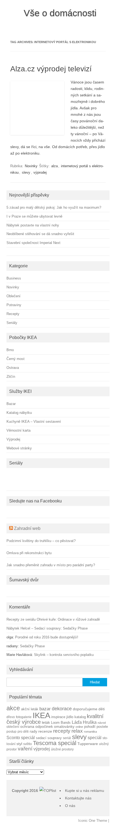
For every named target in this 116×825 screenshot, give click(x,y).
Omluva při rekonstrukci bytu (29, 553)
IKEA (41, 715)
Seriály (11, 323)
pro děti (23, 731)
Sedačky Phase (75, 628)
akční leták (29, 709)
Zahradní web (27, 528)
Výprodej (13, 439)
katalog (80, 717)
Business (13, 278)
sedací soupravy (49, 738)
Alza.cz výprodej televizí (51, 69)
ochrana (27, 727)
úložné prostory (62, 749)
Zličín (10, 377)
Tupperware (87, 744)
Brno (10, 350)
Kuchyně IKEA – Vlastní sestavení (33, 422)
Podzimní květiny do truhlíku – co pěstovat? (41, 541)
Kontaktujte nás (78, 798)
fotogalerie (24, 717)
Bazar (11, 404)
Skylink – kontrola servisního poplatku (64, 655)
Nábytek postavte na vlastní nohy (32, 225)
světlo (27, 744)
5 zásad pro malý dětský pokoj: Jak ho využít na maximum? (53, 207)
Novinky (31, 166)
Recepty (12, 314)
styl (19, 744)
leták (46, 723)
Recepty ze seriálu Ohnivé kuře (31, 619)
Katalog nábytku (19, 413)
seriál (67, 738)
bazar (45, 708)
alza (54, 166)
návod (102, 722)
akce (13, 708)
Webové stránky (19, 448)
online (79, 726)
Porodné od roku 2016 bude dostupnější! (46, 637)
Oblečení (13, 296)
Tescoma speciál (54, 743)
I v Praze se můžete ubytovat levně (34, 216)
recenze (45, 731)
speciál (94, 737)
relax (77, 731)
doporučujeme (85, 709)
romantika (90, 731)
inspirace (58, 717)
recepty (61, 731)
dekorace (62, 708)
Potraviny (13, 305)
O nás (70, 805)
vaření (25, 748)
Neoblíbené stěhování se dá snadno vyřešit (40, 234)
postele (102, 727)
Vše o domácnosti (60, 13)
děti (101, 709)
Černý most (15, 359)
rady (33, 731)
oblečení (12, 726)
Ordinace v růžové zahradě (79, 619)
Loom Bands (61, 723)
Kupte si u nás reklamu (84, 790)
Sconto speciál (20, 737)
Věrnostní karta (18, 430)
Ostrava (12, 368)
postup (11, 731)
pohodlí (89, 727)
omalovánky (64, 727)
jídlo (69, 717)
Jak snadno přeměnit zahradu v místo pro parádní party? (50, 565)
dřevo (10, 717)
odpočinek (44, 726)
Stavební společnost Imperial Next (33, 243)
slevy (26, 172)
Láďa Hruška (84, 722)
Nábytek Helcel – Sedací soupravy (33, 628)
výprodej (40, 172)
